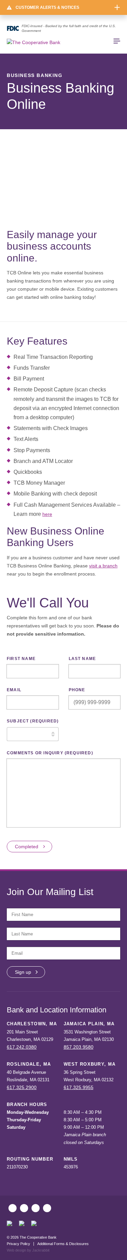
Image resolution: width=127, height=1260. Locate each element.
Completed (26, 846)
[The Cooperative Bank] (33, 43)
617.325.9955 (78, 1087)
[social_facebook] (12, 1208)
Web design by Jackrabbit (28, 1250)
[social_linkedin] (47, 1208)
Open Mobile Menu (116, 41)
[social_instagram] (24, 1208)
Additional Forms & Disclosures (63, 1244)
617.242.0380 (22, 1047)
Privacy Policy (18, 1244)
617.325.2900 (22, 1087)
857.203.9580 (78, 1047)
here (47, 514)
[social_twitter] (35, 1208)
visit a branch (103, 565)
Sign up (23, 972)
